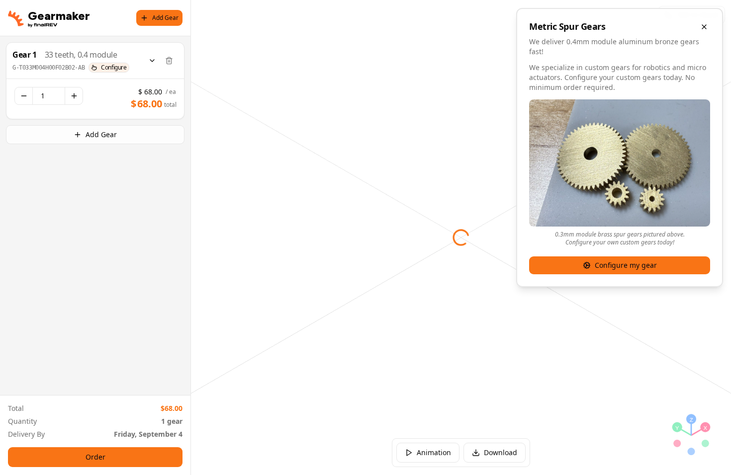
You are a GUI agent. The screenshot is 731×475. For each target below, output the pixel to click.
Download (500, 452)
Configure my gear (626, 265)
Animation (434, 452)
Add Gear (165, 17)
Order (95, 457)
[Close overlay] (704, 27)
